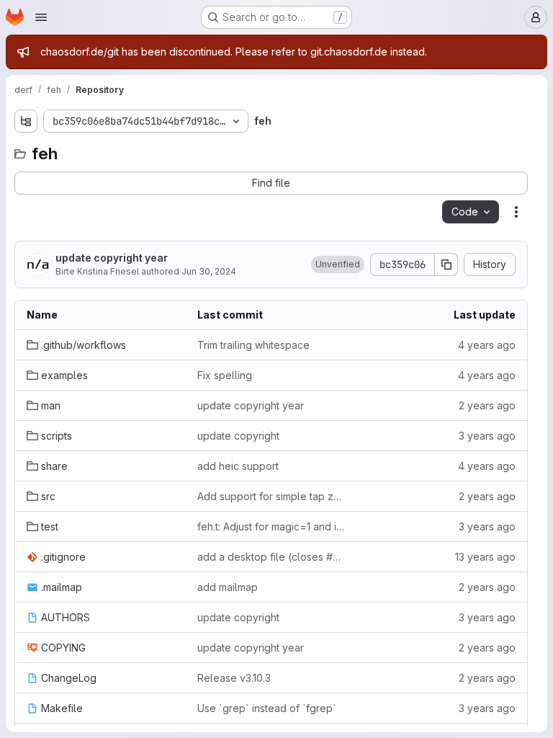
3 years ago (487, 436)
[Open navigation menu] (41, 17)
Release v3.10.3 (234, 678)
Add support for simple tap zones (271, 496)
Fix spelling (224, 375)
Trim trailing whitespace (253, 345)
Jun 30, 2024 (208, 271)
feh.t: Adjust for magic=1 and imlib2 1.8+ (271, 526)
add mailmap (227, 587)
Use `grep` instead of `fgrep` (266, 708)
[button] (337, 264)
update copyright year (111, 258)
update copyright (238, 436)
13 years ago (485, 557)
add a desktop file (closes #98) (271, 557)
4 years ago (487, 345)
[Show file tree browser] (25, 121)
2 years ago (487, 405)
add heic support (238, 466)
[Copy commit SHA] (446, 264)
